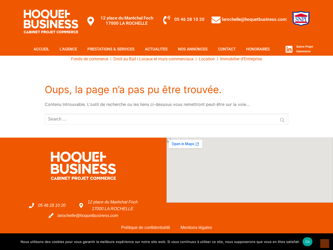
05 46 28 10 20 (189, 19)
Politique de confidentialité (145, 227)
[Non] (324, 243)
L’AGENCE (68, 49)
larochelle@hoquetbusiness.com (254, 19)
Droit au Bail (124, 58)
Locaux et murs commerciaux (166, 58)
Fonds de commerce (89, 58)
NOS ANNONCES (193, 49)
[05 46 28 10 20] (166, 19)
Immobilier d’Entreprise (240, 58)
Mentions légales (196, 227)
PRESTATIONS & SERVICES (111, 49)
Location (207, 58)
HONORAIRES (258, 49)
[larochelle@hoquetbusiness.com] (216, 19)
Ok (307, 242)
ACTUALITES (156, 49)
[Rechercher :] (166, 119)
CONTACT (227, 49)
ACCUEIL (41, 49)
